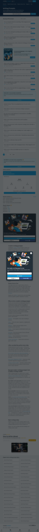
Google (12, 278)
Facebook (25, 278)
